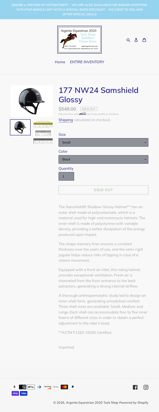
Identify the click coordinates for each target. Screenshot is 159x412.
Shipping (66, 120)
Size (62, 134)
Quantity (66, 168)
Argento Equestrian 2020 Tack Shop (92, 402)
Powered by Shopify (133, 402)
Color (63, 151)
